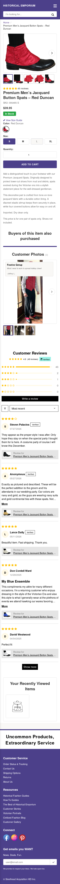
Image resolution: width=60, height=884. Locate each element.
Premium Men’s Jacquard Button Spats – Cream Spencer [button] (34, 553)
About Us (7, 781)
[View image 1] (8, 79)
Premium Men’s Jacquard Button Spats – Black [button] (34, 456)
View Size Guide (14, 120)
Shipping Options (11, 773)
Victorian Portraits (12, 813)
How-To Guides (11, 800)
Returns (7, 777)
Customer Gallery (12, 821)
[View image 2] (18, 79)
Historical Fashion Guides (16, 795)
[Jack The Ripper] (19, 330)
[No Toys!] (30, 330)
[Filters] (5, 408)
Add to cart (30, 164)
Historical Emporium (19, 5)
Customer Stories (12, 808)
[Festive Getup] (8, 330)
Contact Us (8, 768)
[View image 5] (49, 79)
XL (50, 141)
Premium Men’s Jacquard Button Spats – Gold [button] (34, 514)
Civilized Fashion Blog (14, 817)
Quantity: (8, 149)
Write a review (30, 398)
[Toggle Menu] (54, 5)
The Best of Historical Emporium (19, 804)
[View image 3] (29, 79)
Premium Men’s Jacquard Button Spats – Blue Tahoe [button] (34, 616)
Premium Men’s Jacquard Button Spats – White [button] (34, 655)
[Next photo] (52, 292)
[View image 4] (39, 79)
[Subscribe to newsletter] (53, 862)
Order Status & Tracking (15, 764)
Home (6, 22)
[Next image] (52, 53)
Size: (5, 136)
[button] (10, 88)
